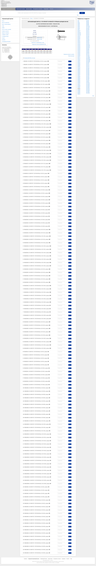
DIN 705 (79, 67)
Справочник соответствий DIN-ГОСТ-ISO (39, 44)
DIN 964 (79, 89)
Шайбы (3, 27)
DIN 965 (79, 90)
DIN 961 (79, 87)
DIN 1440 (87, 29)
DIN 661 (79, 66)
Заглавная (25, 558)
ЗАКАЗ (70, 61)
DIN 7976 (87, 67)
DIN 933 (79, 80)
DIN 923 (79, 78)
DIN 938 (79, 85)
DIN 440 (79, 49)
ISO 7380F (88, 57)
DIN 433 (79, 42)
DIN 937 (79, 84)
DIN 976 (79, 94)
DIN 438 (79, 47)
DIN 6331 (87, 41)
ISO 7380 (87, 56)
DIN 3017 (87, 38)
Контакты (51, 8)
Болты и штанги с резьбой (6, 29)
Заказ (93, 8)
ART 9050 (88, 85)
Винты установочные (5, 22)
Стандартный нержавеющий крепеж (8, 8)
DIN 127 (79, 31)
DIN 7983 (87, 71)
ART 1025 (88, 27)
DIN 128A (79, 32)
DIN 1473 (87, 32)
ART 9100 (88, 89)
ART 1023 (88, 26)
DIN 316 (79, 37)
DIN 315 (79, 36)
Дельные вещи (29, 8)
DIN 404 (79, 38)
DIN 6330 (87, 40)
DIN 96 (79, 28)
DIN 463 (79, 51)
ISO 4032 (87, 39)
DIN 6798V (88, 47)
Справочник (46, 8)
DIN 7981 (87, 69)
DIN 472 (79, 58)
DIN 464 (79, 52)
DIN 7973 (87, 66)
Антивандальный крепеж (6, 41)
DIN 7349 (87, 55)
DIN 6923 (87, 52)
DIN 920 (79, 76)
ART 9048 (88, 84)
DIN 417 (79, 39)
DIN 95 (79, 27)
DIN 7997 (87, 79)
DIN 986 (87, 23)
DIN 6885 (87, 49)
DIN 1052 (87, 28)
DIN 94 (79, 26)
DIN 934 (79, 81)
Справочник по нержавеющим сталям (37, 42)
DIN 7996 (87, 78)
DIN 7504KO (88, 59)
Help (77, 15)
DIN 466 (79, 55)
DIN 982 (87, 21)
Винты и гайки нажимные (6, 24)
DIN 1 (78, 20)
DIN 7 (78, 21)
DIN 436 (79, 46)
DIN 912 (79, 69)
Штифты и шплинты (5, 31)
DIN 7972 (87, 65)
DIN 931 (79, 79)
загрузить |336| (39, 39)
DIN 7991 (87, 76)
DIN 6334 (87, 42)
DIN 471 (79, 57)
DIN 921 (79, 77)
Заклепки (3, 39)
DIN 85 (79, 23)
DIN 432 (79, 41)
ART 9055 (88, 86)
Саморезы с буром (5, 34)
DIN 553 (79, 60)
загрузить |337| (39, 37)
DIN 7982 (87, 70)
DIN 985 (87, 22)
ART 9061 (88, 87)
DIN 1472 (87, 31)
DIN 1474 (87, 33)
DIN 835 (79, 68)
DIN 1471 (87, 30)
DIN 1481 (87, 36)
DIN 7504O (88, 61)
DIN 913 (79, 70)
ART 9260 (88, 90)
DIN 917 (79, 75)
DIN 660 (79, 65)
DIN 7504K (88, 58)
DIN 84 (79, 22)
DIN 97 (79, 29)
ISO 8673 (87, 80)
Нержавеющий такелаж (20, 8)
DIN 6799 (87, 48)
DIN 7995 (87, 77)
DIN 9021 (87, 81)
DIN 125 (79, 30)
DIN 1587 (87, 37)
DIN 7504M (88, 60)
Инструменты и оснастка (37, 8)
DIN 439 (79, 48)
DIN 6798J (88, 46)
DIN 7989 (87, 75)
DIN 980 (87, 20)
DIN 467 (79, 56)
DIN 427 (79, 40)
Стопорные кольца (5, 36)
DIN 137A (79, 33)
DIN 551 (79, 59)
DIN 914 (79, 71)
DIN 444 (79, 50)
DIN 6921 (87, 51)
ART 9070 (88, 88)
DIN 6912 (87, 50)
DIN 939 (79, 86)
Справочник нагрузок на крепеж (69, 54)
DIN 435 (79, 45)
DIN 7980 (87, 68)
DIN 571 (79, 61)
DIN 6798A (88, 45)
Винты (31, 18)
